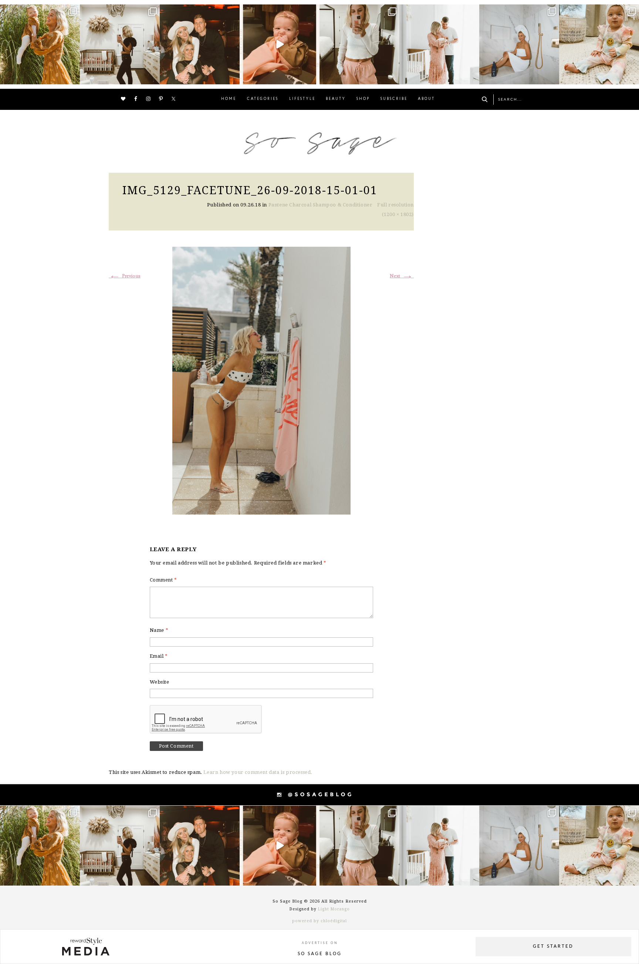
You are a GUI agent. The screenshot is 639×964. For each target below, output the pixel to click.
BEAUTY (336, 99)
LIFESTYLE (302, 99)
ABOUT (426, 99)
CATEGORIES (262, 99)
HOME (228, 99)
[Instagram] (73, 77)
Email (159, 656)
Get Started (553, 946)
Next (402, 276)
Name (159, 630)
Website (159, 682)
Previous (125, 276)
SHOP (363, 99)
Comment (163, 580)
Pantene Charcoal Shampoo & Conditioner (320, 205)
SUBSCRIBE (394, 99)
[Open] (40, 44)
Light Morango (334, 909)
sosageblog (39, 11)
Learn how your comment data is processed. (257, 772)
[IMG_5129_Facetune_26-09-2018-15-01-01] (261, 379)
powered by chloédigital (319, 921)
